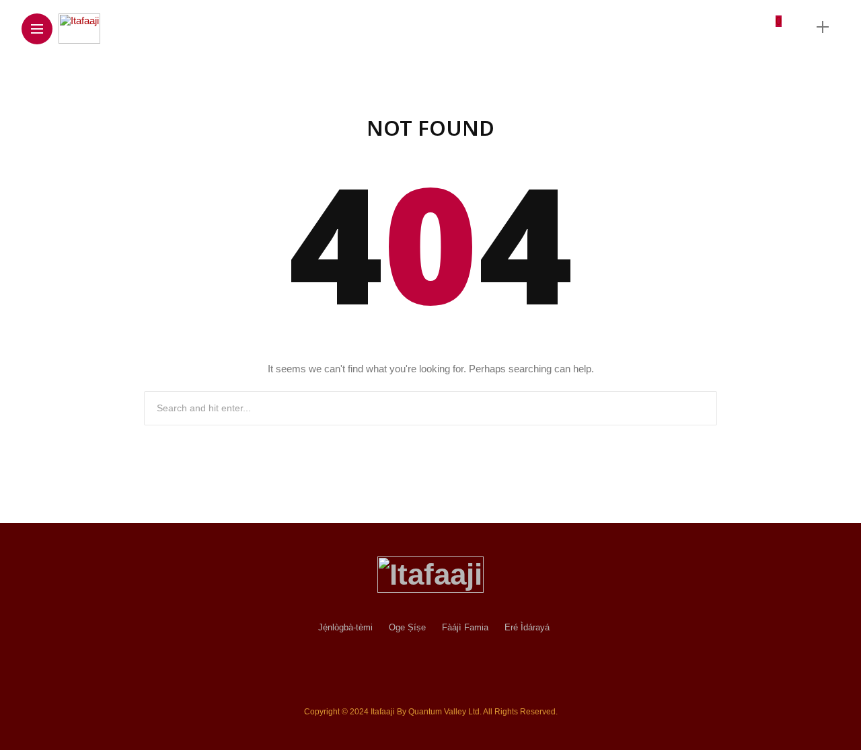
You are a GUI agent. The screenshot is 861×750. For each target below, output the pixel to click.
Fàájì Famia (465, 627)
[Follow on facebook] (635, 26)
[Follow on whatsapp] (750, 26)
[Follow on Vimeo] (728, 26)
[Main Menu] (37, 29)
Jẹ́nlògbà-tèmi (345, 627)
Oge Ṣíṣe (407, 627)
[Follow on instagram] (685, 26)
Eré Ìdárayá (527, 627)
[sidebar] (823, 27)
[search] (799, 27)
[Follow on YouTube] (707, 26)
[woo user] (772, 32)
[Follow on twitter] (659, 26)
